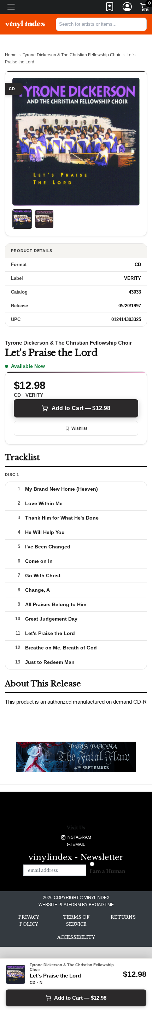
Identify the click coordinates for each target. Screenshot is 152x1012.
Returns (123, 917)
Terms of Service (76, 920)
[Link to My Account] (128, 8)
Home (11, 54)
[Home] (25, 23)
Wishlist (79, 428)
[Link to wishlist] (110, 8)
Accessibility (76, 937)
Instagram (78, 837)
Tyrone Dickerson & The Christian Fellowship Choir (72, 54)
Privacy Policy (28, 920)
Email (78, 844)
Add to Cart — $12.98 (81, 408)
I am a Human (107, 871)
